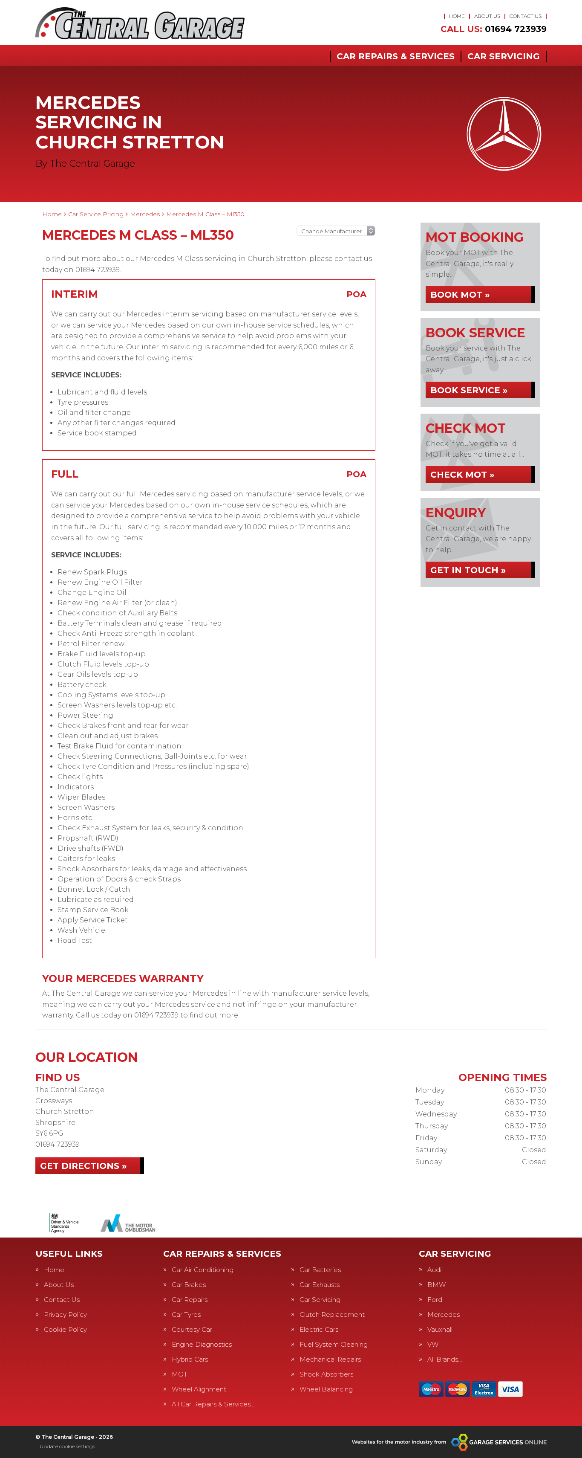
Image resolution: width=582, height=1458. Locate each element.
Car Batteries (320, 1270)
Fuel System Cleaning (334, 1344)
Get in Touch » (468, 570)
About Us (487, 16)
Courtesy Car (192, 1329)
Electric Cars (319, 1329)
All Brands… (444, 1359)
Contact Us (526, 16)
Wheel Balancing (326, 1389)
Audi (434, 1270)
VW (432, 1344)
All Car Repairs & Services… (213, 1404)
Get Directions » (83, 1166)
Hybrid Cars (190, 1359)
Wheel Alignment (199, 1389)
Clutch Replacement (332, 1314)
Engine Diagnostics (202, 1344)
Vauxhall (439, 1329)
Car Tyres (186, 1314)
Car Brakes (189, 1284)
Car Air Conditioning (202, 1270)
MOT (179, 1374)
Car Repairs (189, 1299)
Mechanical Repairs (330, 1359)
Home (457, 16)
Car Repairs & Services (396, 56)
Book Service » (468, 390)
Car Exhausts (320, 1284)
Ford (434, 1299)
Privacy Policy (65, 1314)
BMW (436, 1284)
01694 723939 (494, 29)
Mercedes (443, 1314)
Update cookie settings (67, 1446)
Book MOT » (460, 295)
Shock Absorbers (326, 1374)
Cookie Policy (65, 1329)
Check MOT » (462, 475)
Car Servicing (503, 56)
